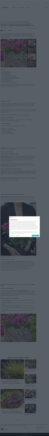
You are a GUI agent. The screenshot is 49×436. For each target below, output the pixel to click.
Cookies (15, 233)
